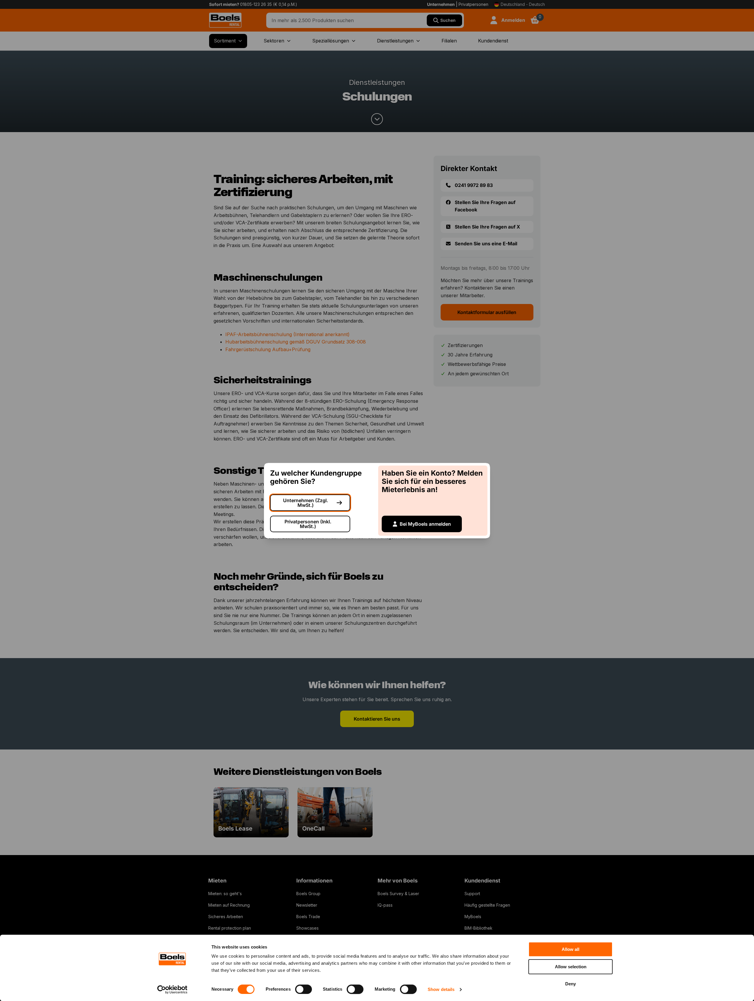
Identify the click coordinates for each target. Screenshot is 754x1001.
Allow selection (570, 966)
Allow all (570, 949)
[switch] (303, 989)
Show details (441, 989)
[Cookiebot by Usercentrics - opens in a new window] (172, 989)
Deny (570, 983)
